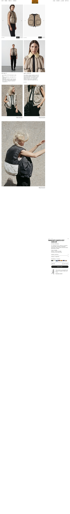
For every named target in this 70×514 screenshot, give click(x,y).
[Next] (17, 21)
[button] (52, 260)
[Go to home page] (35, 2)
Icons (52, 238)
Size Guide (66, 263)
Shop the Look (19, 117)
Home (49, 238)
